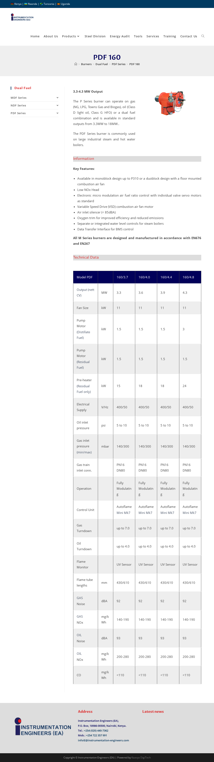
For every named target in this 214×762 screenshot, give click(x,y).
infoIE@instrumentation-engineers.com (103, 740)
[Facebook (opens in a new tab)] (197, 4)
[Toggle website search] (202, 36)
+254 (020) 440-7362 (96, 730)
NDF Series (18, 105)
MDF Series (18, 98)
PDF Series (18, 113)
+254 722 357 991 (96, 735)
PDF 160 (134, 64)
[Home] (75, 64)
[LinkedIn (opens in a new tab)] (201, 4)
